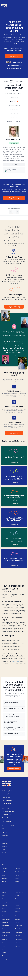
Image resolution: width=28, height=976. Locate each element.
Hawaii (17, 881)
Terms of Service (6, 803)
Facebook (4, 843)
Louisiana (4, 905)
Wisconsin (17, 943)
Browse (6, 81)
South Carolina (12, 81)
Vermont (4, 952)
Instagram (4, 846)
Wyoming (17, 946)
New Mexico (5, 925)
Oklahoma (17, 919)
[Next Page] (17, 212)
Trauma (22, 48)
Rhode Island (18, 932)
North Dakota (5, 935)
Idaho (16, 885)
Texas (3, 946)
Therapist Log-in (6, 814)
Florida (17, 875)
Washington (5, 959)
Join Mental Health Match (8, 811)
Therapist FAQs (6, 818)
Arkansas (4, 878)
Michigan (17, 895)
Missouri (17, 905)
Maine (4, 908)
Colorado (4, 885)
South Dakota (5, 939)
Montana (17, 908)
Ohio (16, 916)
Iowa (3, 895)
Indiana (4, 892)
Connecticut (5, 888)
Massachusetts (19, 892)
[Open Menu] (25, 6)
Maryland (4, 911)
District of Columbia (20, 872)
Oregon (17, 922)
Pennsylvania (18, 925)
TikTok (3, 849)
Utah (3, 949)
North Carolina (6, 932)
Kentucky (4, 902)
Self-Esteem (18, 50)
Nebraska (17, 911)
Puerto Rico (18, 929)
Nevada (4, 916)
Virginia (4, 955)
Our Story (4, 832)
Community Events (7, 794)
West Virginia (18, 939)
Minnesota (18, 898)
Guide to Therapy (6, 797)
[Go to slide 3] (15, 355)
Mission (4, 829)
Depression (10, 50)
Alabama (4, 868)
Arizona (4, 875)
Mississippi (18, 902)
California (4, 881)
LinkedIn (4, 853)
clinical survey (15, 661)
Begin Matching (14, 56)
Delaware (17, 868)
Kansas (4, 898)
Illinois (16, 888)
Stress (17, 48)
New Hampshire (6, 919)
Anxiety (12, 48)
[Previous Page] (10, 212)
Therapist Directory (7, 800)
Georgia (17, 878)
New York (4, 929)
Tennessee (5, 943)
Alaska (4, 872)
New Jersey (5, 922)
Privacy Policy (5, 835)
